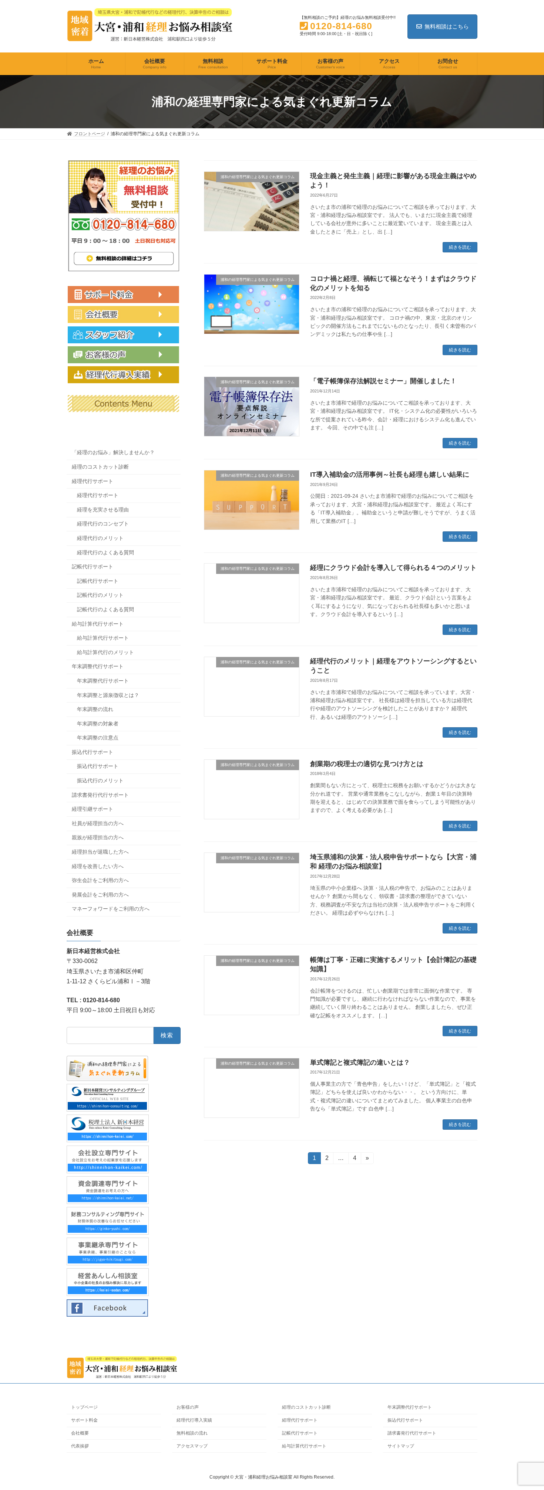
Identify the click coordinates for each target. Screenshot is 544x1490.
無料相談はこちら (446, 26)
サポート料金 (84, 1420)
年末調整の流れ (95, 709)
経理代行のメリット (100, 538)
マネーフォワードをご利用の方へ (111, 909)
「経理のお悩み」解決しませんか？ (113, 453)
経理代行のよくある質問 (105, 552)
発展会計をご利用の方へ (100, 895)
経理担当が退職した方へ (100, 852)
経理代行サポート (92, 481)
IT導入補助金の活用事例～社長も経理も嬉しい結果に (389, 474)
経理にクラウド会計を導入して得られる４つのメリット (393, 567)
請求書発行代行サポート (100, 795)
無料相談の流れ (192, 1433)
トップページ (84, 1407)
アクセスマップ (192, 1446)
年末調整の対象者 (97, 724)
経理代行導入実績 (194, 1420)
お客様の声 (188, 1407)
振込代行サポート (92, 752)
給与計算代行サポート (98, 624)
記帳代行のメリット (100, 595)
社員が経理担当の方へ (98, 823)
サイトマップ (400, 1446)
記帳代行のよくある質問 (105, 609)
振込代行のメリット (100, 780)
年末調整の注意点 (97, 738)
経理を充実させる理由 (103, 510)
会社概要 (80, 1433)
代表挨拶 (80, 1446)
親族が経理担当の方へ (98, 838)
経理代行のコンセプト (103, 524)
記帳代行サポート (92, 566)
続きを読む (460, 247)
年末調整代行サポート (98, 667)
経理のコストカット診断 (100, 467)
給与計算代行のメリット (105, 652)
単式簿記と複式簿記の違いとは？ (360, 1062)
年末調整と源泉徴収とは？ (108, 695)
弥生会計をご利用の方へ (100, 880)
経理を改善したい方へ (98, 866)
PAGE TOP (524, 1438)
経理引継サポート (92, 809)
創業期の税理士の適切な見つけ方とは (366, 764)
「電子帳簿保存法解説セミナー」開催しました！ (383, 381)
